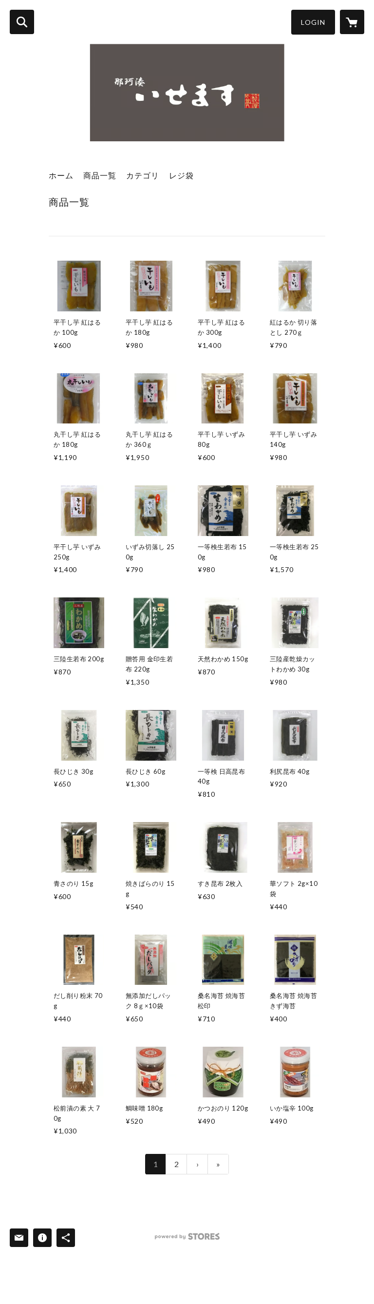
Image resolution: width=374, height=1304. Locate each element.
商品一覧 (99, 175)
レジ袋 (181, 175)
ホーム (61, 175)
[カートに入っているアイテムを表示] (352, 22)
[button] (313, 22)
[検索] (22, 22)
